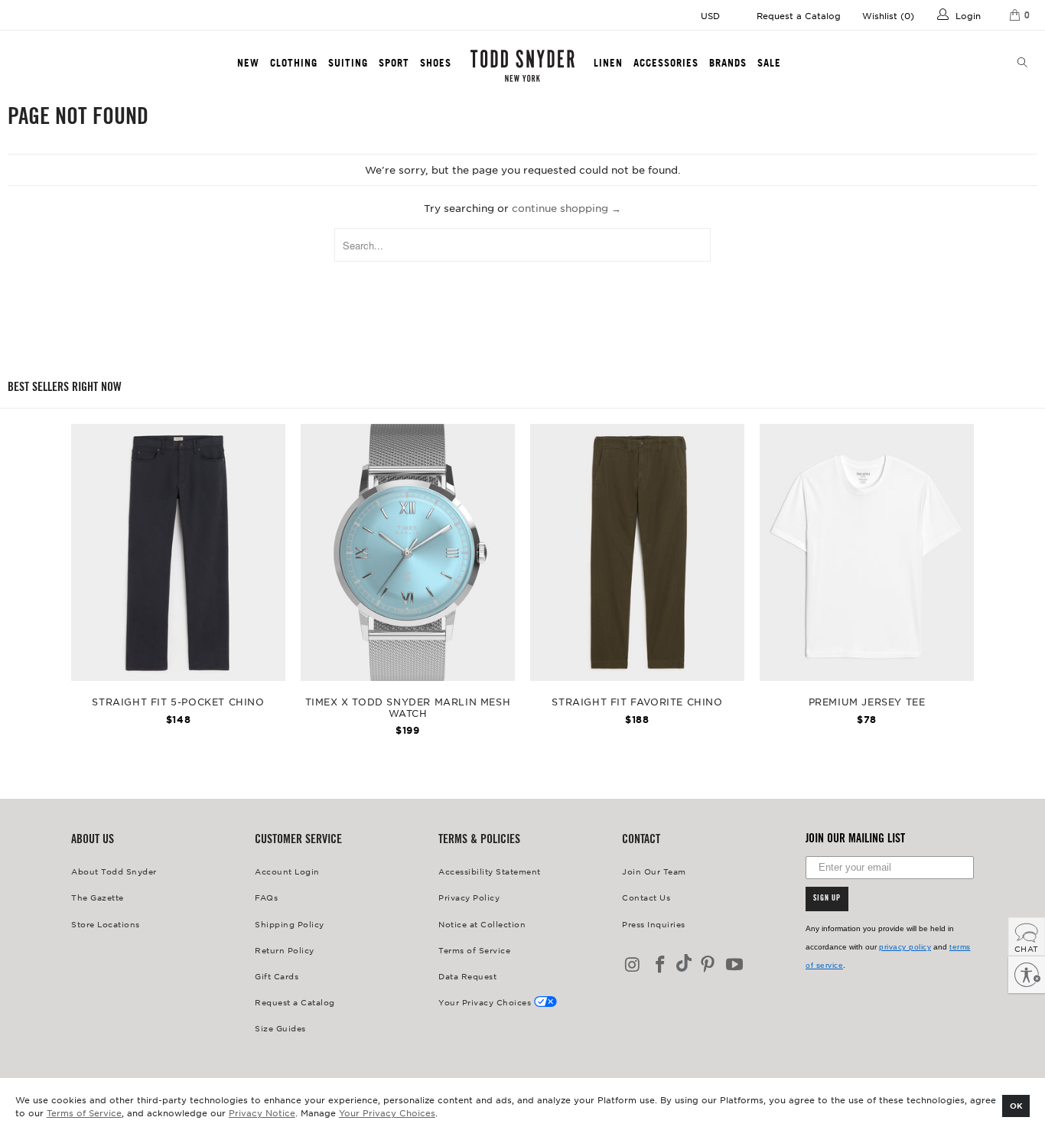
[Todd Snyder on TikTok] (684, 964)
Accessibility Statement (489, 871)
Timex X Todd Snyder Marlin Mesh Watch (408, 552)
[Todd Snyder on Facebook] (660, 965)
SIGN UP (827, 899)
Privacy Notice (262, 1112)
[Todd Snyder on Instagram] (633, 965)
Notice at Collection (482, 924)
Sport (394, 63)
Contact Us (646, 897)
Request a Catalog (799, 15)
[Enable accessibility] (1026, 974)
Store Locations (105, 924)
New (248, 63)
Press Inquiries (653, 924)
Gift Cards (276, 976)
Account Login (287, 871)
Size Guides (280, 1028)
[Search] (1023, 63)
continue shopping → (566, 207)
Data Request (467, 976)
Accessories (665, 63)
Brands (728, 63)
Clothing (293, 63)
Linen (608, 63)
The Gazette (97, 897)
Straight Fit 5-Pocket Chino (178, 552)
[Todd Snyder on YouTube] (735, 965)
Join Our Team (654, 871)
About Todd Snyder (114, 871)
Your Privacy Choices (387, 1112)
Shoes (435, 63)
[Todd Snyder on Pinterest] (707, 965)
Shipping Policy (289, 924)
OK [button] (1016, 1105)
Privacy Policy (469, 897)
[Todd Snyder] (522, 65)
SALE (769, 63)
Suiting (348, 63)
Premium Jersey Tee (867, 552)
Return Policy (284, 950)
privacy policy (905, 947)
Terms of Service (84, 1112)
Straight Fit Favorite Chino (637, 552)
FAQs (266, 897)
